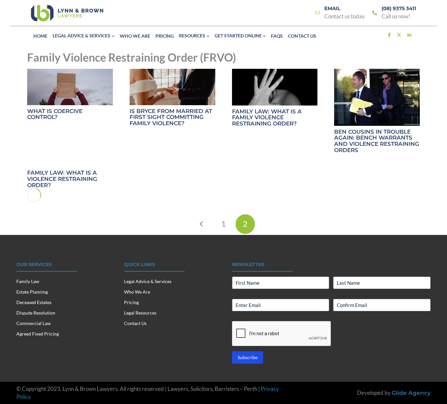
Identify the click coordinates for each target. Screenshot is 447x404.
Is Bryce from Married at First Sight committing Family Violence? (171, 117)
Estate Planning (32, 292)
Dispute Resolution (35, 313)
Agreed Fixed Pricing (37, 334)
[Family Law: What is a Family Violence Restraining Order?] (275, 87)
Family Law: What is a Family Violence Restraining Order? (267, 117)
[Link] (317, 13)
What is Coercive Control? (54, 114)
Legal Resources (140, 313)
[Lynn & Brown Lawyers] (67, 13)
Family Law (27, 281)
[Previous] (202, 224)
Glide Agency (411, 393)
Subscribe (248, 357)
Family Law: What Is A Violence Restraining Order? (62, 178)
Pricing (131, 302)
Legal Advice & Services (147, 281)
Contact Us (135, 323)
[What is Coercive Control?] (70, 87)
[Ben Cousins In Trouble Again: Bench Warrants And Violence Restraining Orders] (377, 97)
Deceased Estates (33, 302)
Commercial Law (33, 323)
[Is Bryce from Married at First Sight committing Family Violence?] (172, 87)
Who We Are (137, 292)
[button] (112, 36)
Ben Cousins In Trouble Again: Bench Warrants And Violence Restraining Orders (376, 140)
